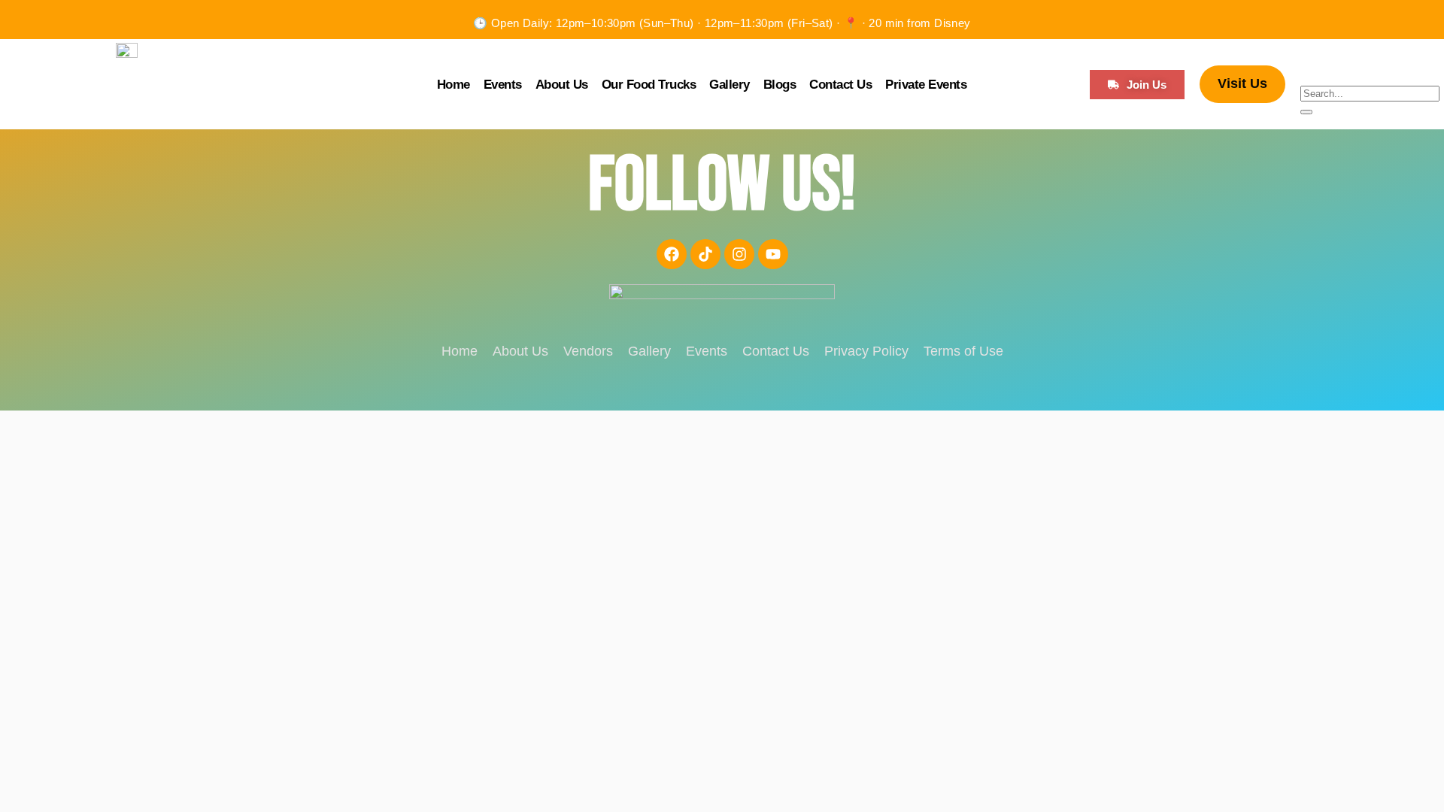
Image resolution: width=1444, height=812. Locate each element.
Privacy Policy (866, 351)
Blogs (779, 84)
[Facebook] (672, 254)
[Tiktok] (705, 254)
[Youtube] (773, 254)
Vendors (588, 351)
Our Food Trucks (649, 84)
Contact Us (840, 84)
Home (453, 84)
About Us (561, 84)
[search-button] (1306, 112)
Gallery (729, 84)
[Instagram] (739, 254)
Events (503, 84)
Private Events (925, 84)
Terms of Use (963, 351)
